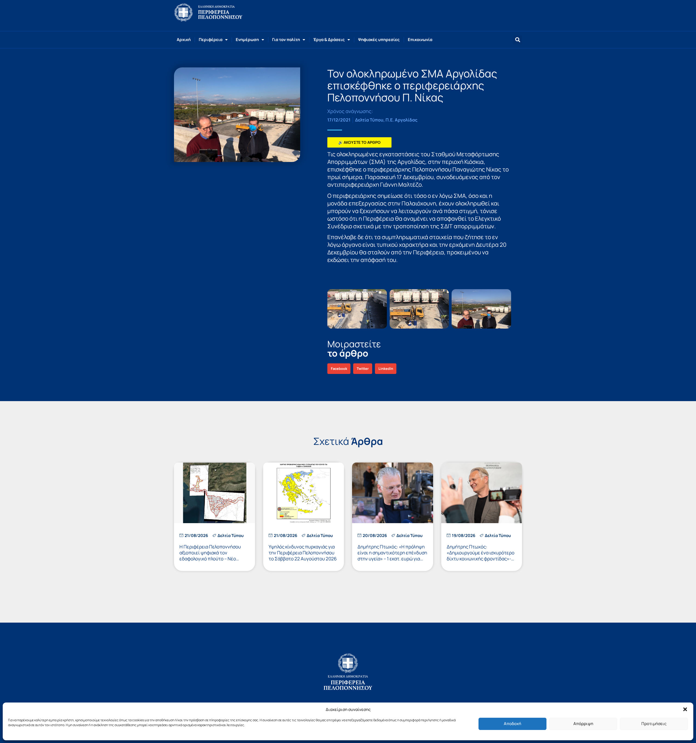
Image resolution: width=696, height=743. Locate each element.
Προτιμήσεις (653, 723)
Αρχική (184, 39)
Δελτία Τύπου (369, 120)
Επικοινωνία (420, 39)
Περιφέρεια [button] (210, 39)
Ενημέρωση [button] (247, 39)
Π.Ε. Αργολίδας (401, 120)
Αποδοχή (512, 723)
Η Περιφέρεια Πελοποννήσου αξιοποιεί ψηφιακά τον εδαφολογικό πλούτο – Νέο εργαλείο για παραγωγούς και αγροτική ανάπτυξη (210, 559)
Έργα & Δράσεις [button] (329, 39)
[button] (685, 709)
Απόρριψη (583, 723)
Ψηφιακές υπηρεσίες (379, 39)
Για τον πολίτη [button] (286, 39)
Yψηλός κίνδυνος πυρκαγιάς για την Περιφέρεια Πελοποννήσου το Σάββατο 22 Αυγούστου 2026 (303, 553)
